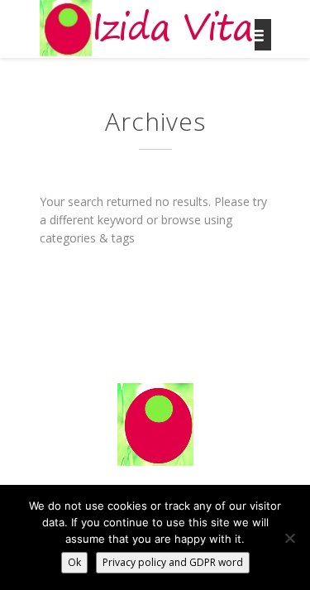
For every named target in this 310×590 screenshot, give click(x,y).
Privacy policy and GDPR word (173, 562)
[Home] (147, 29)
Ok (74, 562)
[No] (289, 538)
